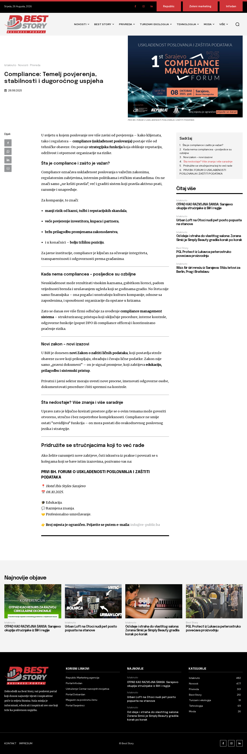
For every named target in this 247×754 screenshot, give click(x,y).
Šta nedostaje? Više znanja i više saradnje (208, 161)
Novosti (23, 65)
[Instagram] (143, 6)
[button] (237, 24)
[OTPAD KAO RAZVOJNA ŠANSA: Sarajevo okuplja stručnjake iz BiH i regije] (32, 601)
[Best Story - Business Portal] (26, 24)
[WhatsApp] (8, 151)
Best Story (182, 248)
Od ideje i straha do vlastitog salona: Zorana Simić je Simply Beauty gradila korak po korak (152, 630)
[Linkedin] (151, 6)
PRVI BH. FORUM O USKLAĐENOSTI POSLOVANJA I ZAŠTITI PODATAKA (203, 171)
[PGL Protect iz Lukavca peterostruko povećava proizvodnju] (214, 601)
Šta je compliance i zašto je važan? (203, 145)
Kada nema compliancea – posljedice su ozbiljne (206, 151)
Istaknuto (10, 65)
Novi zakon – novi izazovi (197, 157)
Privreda (35, 65)
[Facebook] (135, 6)
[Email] (8, 168)
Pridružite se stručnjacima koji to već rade (207, 165)
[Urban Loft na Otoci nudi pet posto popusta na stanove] (93, 601)
